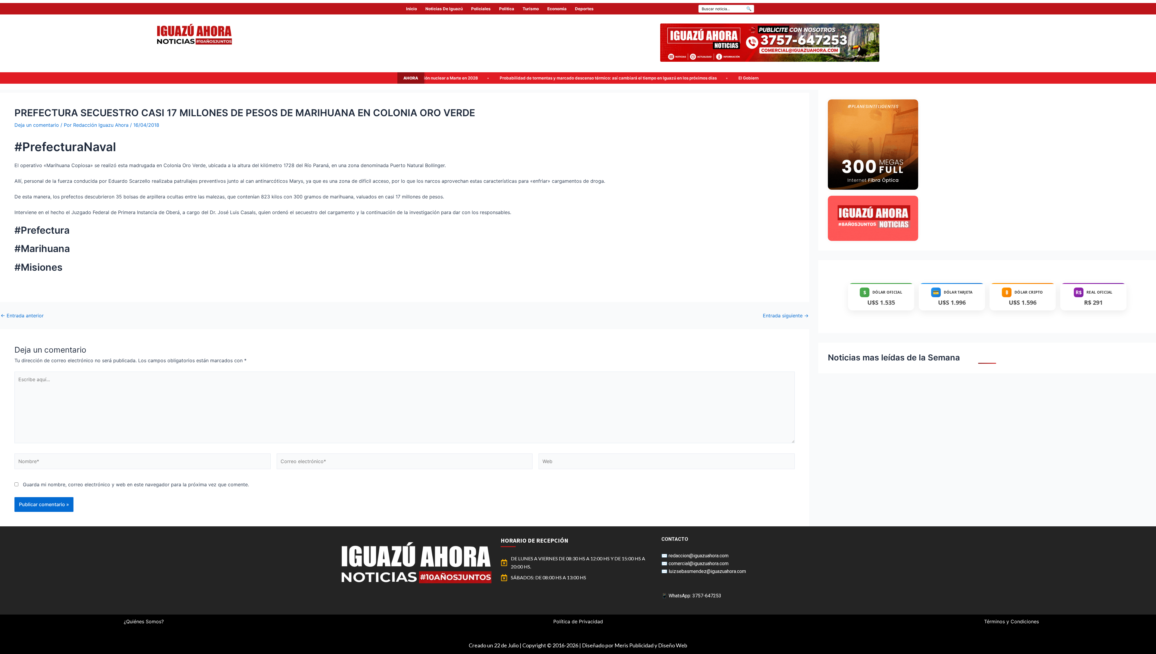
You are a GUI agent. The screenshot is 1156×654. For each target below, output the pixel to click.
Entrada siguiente (786, 315)
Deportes (584, 8)
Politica (506, 8)
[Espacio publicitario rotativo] (769, 42)
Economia (557, 8)
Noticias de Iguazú (444, 8)
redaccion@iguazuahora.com (699, 556)
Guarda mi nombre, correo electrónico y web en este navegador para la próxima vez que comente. (136, 484)
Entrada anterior (22, 315)
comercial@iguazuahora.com (699, 563)
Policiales (481, 8)
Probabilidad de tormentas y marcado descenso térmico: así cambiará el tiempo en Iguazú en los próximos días (515, 78)
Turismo (531, 8)
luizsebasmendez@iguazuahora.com (707, 571)
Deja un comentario (36, 125)
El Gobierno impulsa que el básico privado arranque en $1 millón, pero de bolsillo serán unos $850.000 (745, 78)
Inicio (411, 8)
